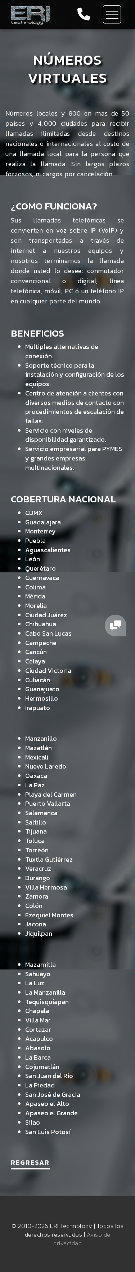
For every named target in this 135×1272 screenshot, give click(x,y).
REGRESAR (30, 1162)
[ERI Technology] (31, 14)
